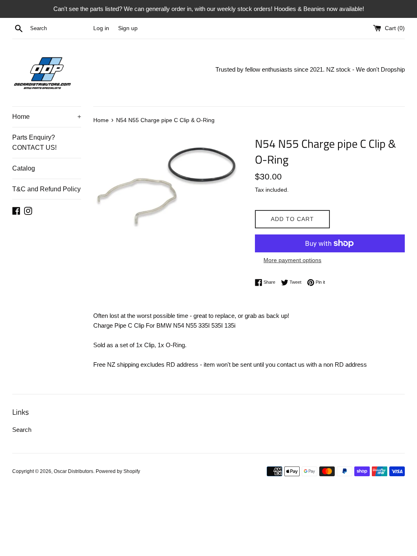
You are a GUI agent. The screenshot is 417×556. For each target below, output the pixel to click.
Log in (101, 28)
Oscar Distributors (73, 471)
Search (21, 429)
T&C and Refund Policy (46, 189)
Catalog (23, 168)
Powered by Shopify (118, 471)
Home (46, 116)
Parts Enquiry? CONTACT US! (34, 142)
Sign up (128, 28)
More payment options (292, 260)
